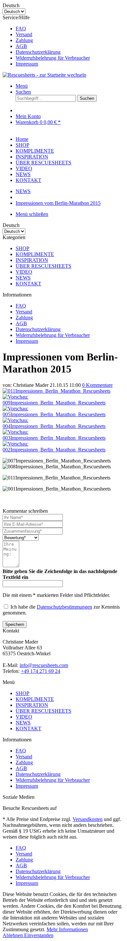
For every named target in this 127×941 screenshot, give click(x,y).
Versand (24, 34)
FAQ (21, 28)
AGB (21, 46)
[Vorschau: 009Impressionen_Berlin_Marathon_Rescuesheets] (63, 402)
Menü (22, 86)
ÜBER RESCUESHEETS (43, 266)
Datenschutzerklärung (38, 52)
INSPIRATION (32, 260)
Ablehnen (13, 935)
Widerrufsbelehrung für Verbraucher (53, 58)
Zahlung (24, 40)
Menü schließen (32, 214)
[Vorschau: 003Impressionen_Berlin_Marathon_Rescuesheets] (63, 438)
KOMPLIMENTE (35, 254)
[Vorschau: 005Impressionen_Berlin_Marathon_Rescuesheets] (63, 414)
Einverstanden (38, 935)
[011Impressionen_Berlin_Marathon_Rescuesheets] (56, 391)
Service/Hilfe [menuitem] (46, 41)
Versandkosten (88, 819)
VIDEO (24, 272)
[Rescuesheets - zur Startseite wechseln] (44, 75)
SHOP (22, 248)
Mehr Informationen (67, 929)
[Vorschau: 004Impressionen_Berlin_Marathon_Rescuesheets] (63, 426)
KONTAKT (28, 283)
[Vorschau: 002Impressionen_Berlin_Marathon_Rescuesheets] (63, 449)
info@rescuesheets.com (44, 665)
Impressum (27, 64)
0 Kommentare (97, 385)
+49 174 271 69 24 (40, 671)
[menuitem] (70, 29)
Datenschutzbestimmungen (64, 607)
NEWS (23, 278)
